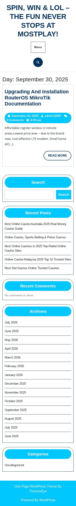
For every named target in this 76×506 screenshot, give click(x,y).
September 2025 (16, 410)
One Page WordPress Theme (36, 486)
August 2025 (13, 418)
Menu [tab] (38, 47)
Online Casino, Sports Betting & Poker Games (35, 237)
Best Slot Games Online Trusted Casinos (32, 268)
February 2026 (14, 366)
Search (38, 182)
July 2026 (11, 322)
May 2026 (11, 340)
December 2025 (15, 383)
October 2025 (14, 401)
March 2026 (12, 357)
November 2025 (15, 392)
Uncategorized (14, 465)
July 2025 (11, 427)
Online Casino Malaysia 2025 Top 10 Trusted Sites (38, 259)
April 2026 (11, 348)
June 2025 (11, 436)
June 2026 (11, 331)
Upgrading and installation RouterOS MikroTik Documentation (37, 97)
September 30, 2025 (25, 115)
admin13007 (53, 115)
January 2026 (14, 375)
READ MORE (59, 157)
